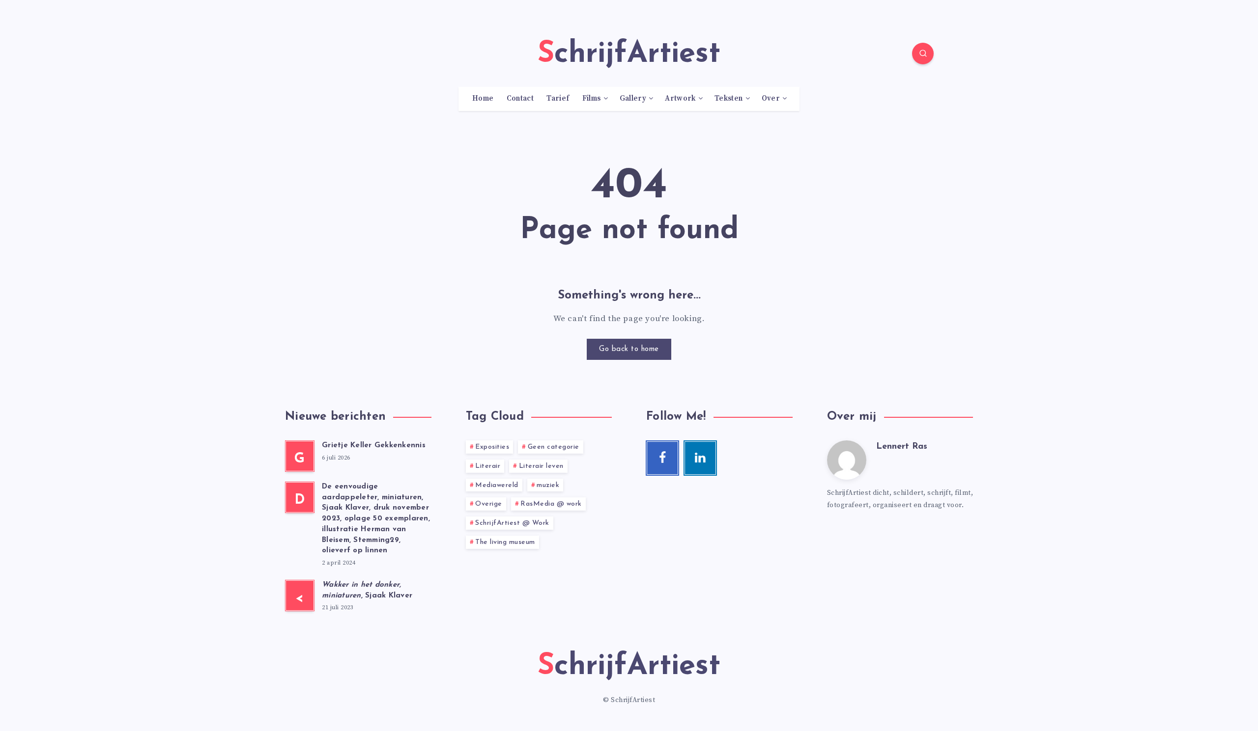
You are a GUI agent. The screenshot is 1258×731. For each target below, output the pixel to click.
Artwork (680, 98)
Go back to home (629, 349)
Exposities (492, 447)
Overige (488, 504)
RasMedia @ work (551, 504)
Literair (487, 466)
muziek (548, 485)
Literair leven (541, 466)
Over (771, 98)
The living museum (505, 542)
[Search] (923, 53)
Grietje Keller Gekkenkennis (374, 445)
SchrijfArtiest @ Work (512, 523)
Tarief (557, 98)
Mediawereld (496, 485)
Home (482, 98)
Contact (520, 98)
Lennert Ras (901, 446)
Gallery (633, 98)
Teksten (729, 98)
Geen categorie (553, 447)
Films (591, 98)
